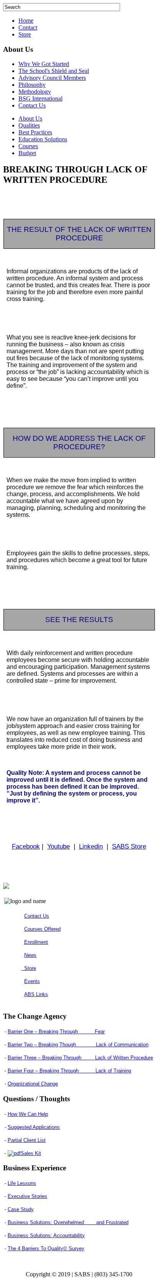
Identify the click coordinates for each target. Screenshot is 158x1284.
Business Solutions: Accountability (46, 1235)
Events (32, 981)
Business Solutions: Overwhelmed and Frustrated (68, 1222)
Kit (31, 1153)
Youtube (58, 846)
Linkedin (91, 846)
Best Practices (35, 132)
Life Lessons (22, 1183)
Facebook (26, 846)
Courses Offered (42, 929)
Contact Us (32, 105)
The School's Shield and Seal (53, 71)
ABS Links (36, 994)
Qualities (29, 125)
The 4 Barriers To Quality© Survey (46, 1248)
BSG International (40, 98)
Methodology (34, 91)
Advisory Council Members (52, 77)
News (30, 955)
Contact (27, 27)
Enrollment (36, 942)
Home (25, 20)
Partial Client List (27, 1140)
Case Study (21, 1209)
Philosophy (32, 84)
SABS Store (129, 846)
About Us (30, 118)
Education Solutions (42, 139)
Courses (28, 146)
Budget (27, 153)
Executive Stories (27, 1196)
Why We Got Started (43, 64)
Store (24, 34)
